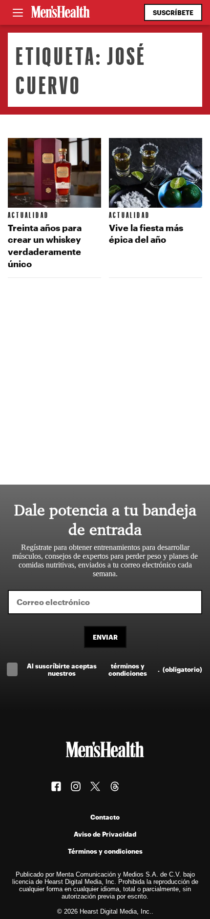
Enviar (105, 637)
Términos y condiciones (105, 851)
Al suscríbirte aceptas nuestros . (114, 669)
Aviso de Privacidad (105, 834)
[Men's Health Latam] (60, 13)
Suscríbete (173, 12)
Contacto (105, 817)
